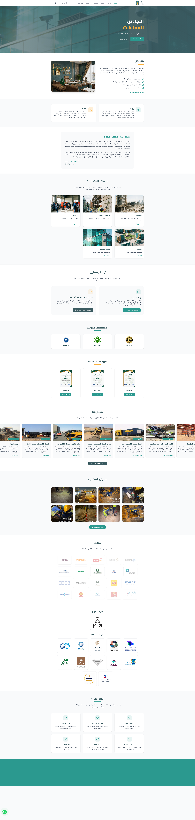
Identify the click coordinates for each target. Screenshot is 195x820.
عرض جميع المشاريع (98, 463)
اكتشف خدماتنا (137, 39)
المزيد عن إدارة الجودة (133, 310)
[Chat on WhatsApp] (4, 812)
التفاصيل (139, 224)
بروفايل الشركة (61, 3)
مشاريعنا (96, 3)
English (52, 3)
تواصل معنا (80, 3)
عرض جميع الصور (98, 527)
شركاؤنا (88, 3)
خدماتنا (102, 3)
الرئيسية (115, 3)
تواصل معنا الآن (97, 777)
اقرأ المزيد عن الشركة (138, 92)
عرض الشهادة (129, 394)
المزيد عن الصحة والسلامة (84, 310)
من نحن (109, 3)
